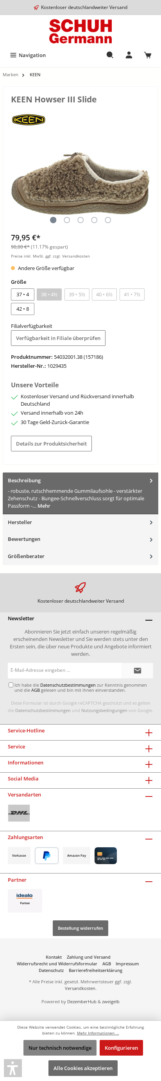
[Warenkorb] (147, 55)
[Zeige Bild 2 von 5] (67, 220)
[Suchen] (110, 55)
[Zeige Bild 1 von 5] (53, 220)
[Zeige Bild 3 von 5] (80, 220)
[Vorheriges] (17, 183)
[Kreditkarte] (105, 855)
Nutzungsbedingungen (104, 710)
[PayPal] (46, 855)
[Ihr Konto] (129, 55)
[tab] (80, 493)
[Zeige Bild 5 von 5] (108, 220)
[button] (13, 1068)
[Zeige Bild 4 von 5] (94, 220)
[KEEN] (29, 119)
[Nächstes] (144, 183)
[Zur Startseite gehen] (80, 31)
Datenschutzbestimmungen (43, 710)
